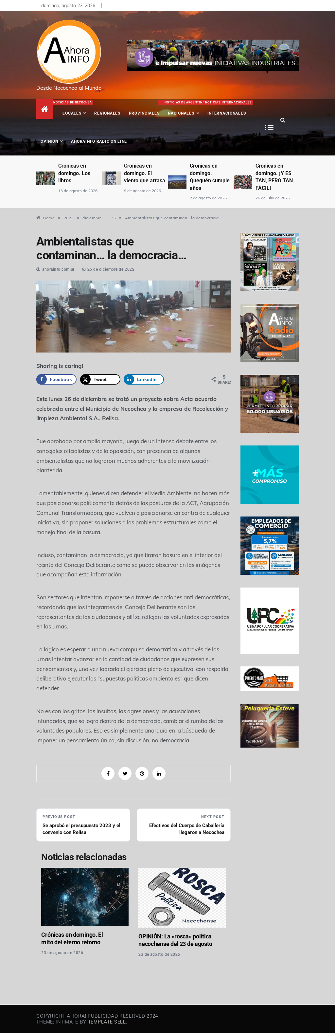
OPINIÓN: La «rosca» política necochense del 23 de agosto (175, 940)
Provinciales (144, 113)
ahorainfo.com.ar (58, 269)
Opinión (49, 141)
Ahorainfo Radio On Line (99, 141)
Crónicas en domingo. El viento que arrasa (144, 173)
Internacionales (227, 108)
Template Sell (107, 1022)
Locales (74, 108)
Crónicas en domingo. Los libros (74, 173)
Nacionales (184, 108)
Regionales (107, 113)
